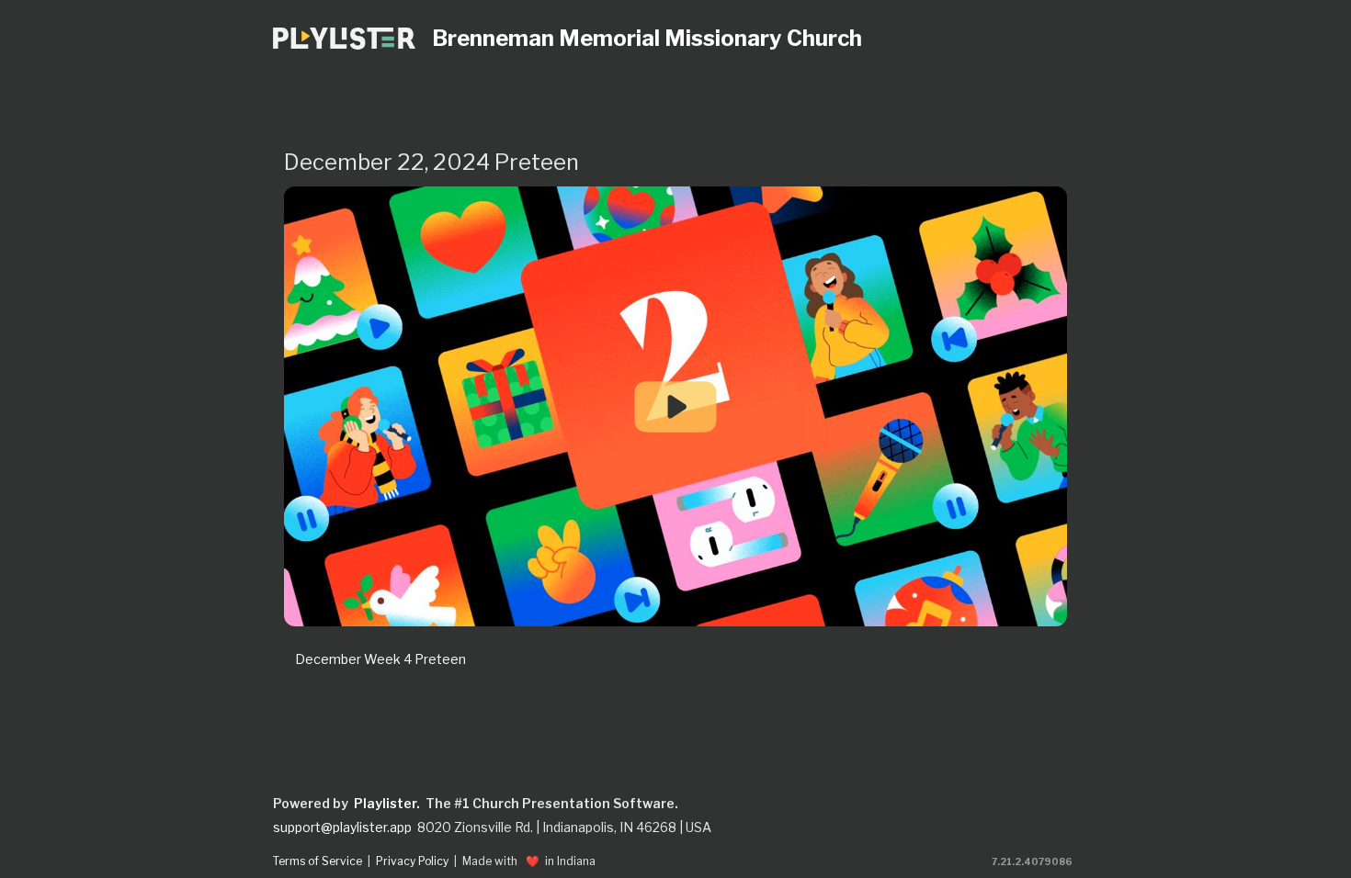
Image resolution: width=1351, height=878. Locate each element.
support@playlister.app (342, 827)
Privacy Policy (412, 861)
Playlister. (387, 803)
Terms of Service (317, 861)
